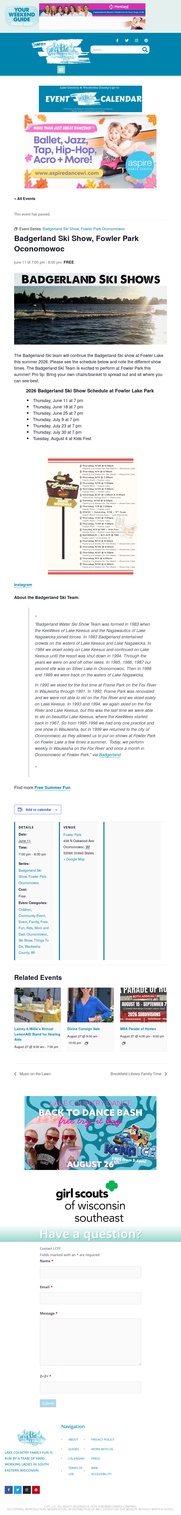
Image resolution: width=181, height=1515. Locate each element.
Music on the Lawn (35, 1073)
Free (44, 921)
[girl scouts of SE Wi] (90, 1200)
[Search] (145, 50)
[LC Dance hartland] (90, 1132)
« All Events (24, 198)
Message (49, 1313)
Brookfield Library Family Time (136, 1073)
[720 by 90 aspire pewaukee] (92, 22)
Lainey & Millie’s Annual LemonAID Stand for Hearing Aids (37, 1034)
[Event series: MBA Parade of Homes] (123, 1043)
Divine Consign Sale (83, 1028)
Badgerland (110, 754)
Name (46, 1260)
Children (25, 909)
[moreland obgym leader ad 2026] (92, 9)
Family (34, 921)
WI (33, 952)
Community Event (32, 915)
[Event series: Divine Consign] (86, 1043)
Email (46, 1287)
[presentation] (37, 1005)
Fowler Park (72, 834)
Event (23, 921)
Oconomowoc (37, 934)
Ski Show (25, 940)
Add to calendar (38, 809)
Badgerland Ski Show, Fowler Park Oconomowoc (32, 876)
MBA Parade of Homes (138, 1028)
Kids (29, 927)
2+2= (45, 1376)
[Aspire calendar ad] (90, 151)
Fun (22, 927)
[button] (61, 69)
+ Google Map (74, 859)
